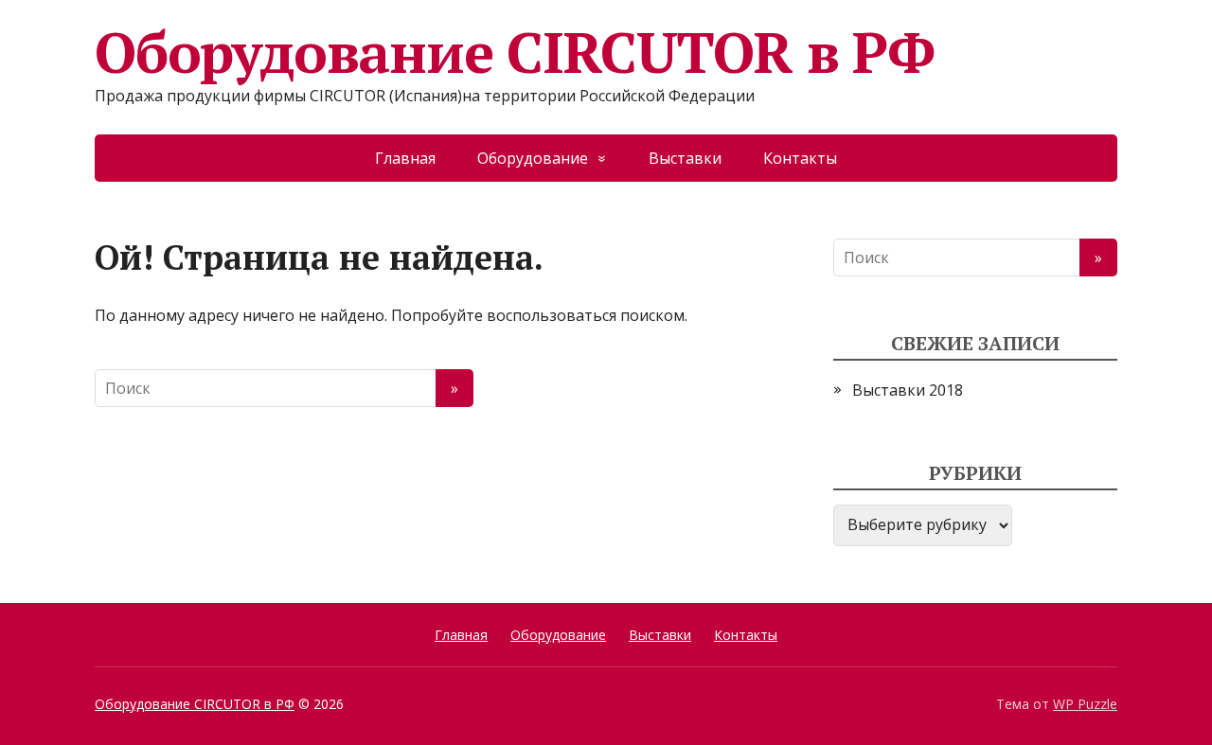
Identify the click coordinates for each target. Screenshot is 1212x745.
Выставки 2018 (907, 390)
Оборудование (532, 158)
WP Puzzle (1085, 704)
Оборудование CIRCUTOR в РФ (515, 52)
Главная (405, 158)
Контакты (800, 158)
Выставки (685, 158)
